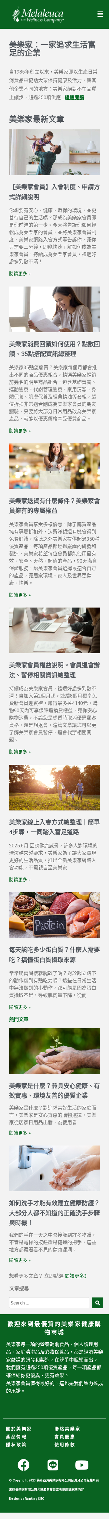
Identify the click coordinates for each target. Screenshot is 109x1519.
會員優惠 (64, 1436)
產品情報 (16, 1436)
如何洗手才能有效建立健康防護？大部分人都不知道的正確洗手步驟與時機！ (54, 1213)
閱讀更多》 (77, 1276)
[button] (100, 14)
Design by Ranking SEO (27, 1498)
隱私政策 (16, 1444)
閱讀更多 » (20, 273)
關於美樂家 (19, 1428)
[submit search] (97, 1302)
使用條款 (64, 1444)
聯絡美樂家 (67, 1428)
